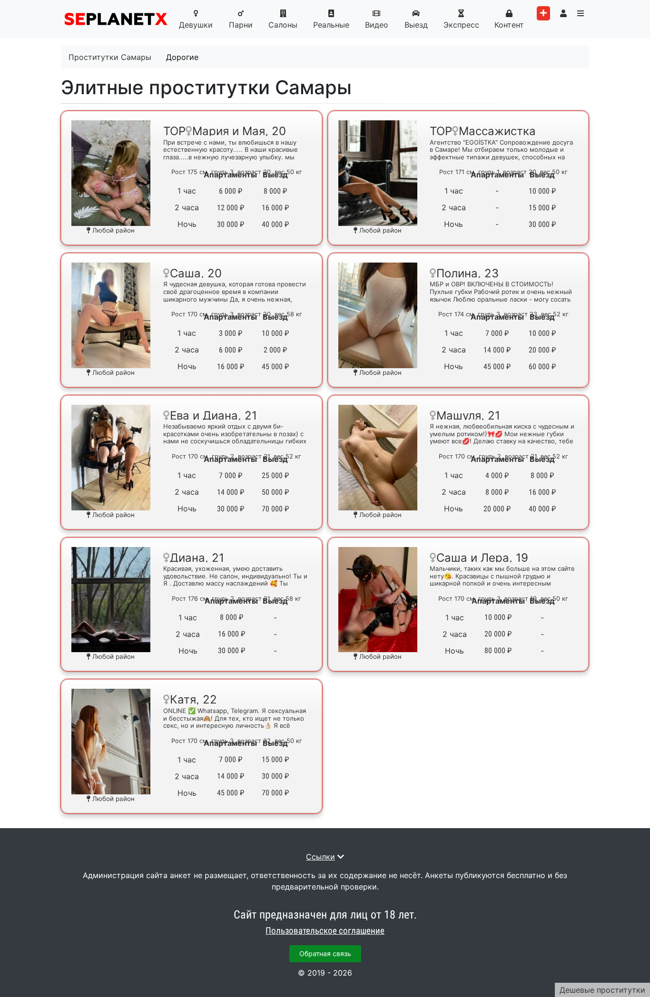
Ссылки (320, 856)
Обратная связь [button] (325, 953)
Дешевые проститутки (602, 990)
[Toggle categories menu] (580, 13)
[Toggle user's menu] (563, 13)
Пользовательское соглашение (325, 931)
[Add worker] (543, 13)
